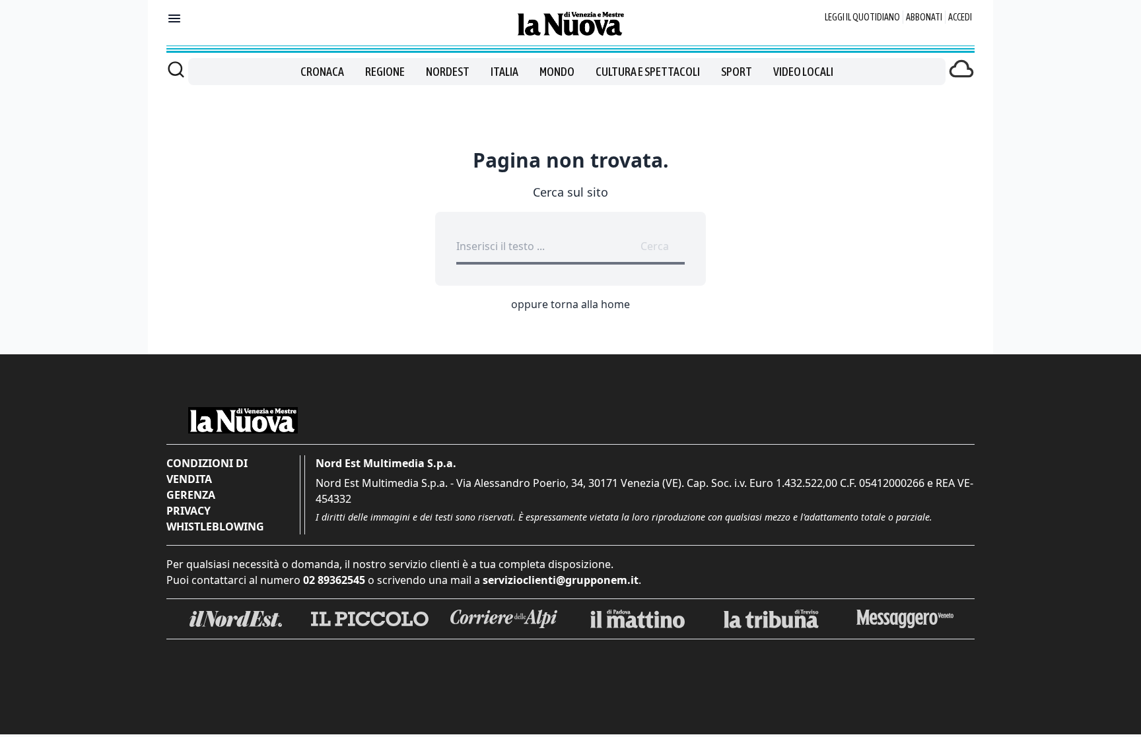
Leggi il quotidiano (862, 17)
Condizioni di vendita (207, 471)
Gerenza (190, 495)
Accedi (960, 17)
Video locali (803, 72)
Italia (504, 72)
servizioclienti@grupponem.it (561, 580)
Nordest (447, 72)
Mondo (556, 72)
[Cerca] (176, 69)
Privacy (188, 510)
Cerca (654, 246)
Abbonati (924, 17)
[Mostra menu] (174, 18)
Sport (736, 72)
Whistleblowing (215, 526)
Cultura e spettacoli (648, 72)
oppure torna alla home (570, 304)
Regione (385, 72)
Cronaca (322, 72)
